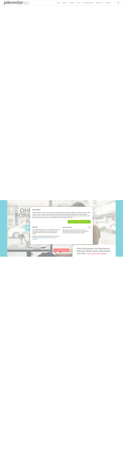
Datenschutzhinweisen (47, 237)
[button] (79, 221)
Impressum (34, 239)
